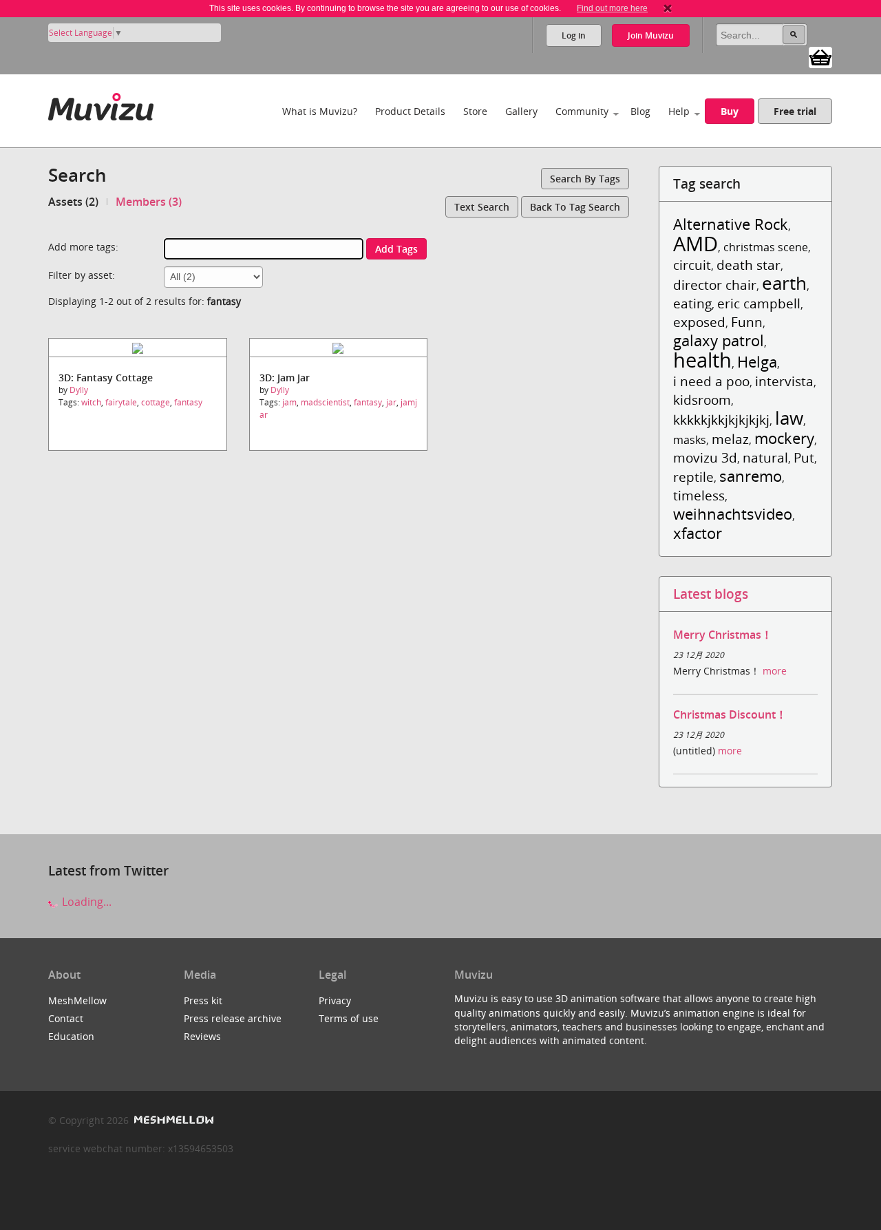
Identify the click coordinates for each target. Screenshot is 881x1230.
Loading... (85, 901)
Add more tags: (83, 246)
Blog (640, 111)
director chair (714, 284)
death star (749, 264)
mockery (784, 438)
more (775, 670)
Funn (747, 321)
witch (91, 402)
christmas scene (765, 247)
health (702, 359)
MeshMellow (77, 1000)
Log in (574, 35)
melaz (730, 439)
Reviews (202, 1036)
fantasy (188, 402)
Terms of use (349, 1018)
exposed (699, 321)
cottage (155, 402)
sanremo (750, 476)
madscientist (325, 402)
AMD (695, 243)
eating (692, 303)
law (789, 418)
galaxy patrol (718, 340)
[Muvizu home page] (100, 104)
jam (289, 402)
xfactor (697, 533)
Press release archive (233, 1018)
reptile (693, 476)
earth (784, 283)
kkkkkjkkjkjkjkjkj (721, 419)
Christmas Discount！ (730, 714)
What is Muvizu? (319, 111)
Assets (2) (73, 201)
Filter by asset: (81, 275)
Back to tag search (575, 206)
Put (804, 457)
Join (651, 35)
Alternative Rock (730, 224)
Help (679, 111)
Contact (65, 1018)
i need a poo (711, 381)
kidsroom (702, 399)
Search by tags (585, 178)
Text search (481, 206)
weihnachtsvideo (732, 513)
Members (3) (149, 201)
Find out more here (612, 8)
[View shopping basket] (820, 56)
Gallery (521, 111)
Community (581, 111)
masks (689, 439)
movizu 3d (705, 457)
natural (765, 457)
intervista (784, 381)
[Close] (668, 8)
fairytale (121, 402)
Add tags (396, 248)
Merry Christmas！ (722, 634)
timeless (699, 495)
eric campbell (758, 303)
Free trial (795, 111)
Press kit (203, 1000)
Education (71, 1036)
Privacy (335, 1000)
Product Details (410, 111)
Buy (730, 111)
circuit (692, 264)
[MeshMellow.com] (172, 1120)
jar (391, 402)
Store (475, 111)
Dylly (79, 390)
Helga (757, 361)
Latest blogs (710, 593)
